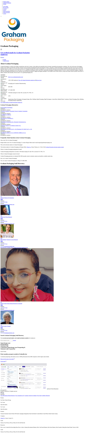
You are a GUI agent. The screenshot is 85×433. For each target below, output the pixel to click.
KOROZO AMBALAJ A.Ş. (20, 132)
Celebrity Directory (46, 395)
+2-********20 (4, 307)
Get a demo (5, 6)
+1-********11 (4, 221)
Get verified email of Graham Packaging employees (11, 102)
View (2, 199)
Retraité (9, 326)
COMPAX (8, 114)
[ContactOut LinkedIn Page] (1, 393)
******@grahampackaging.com (7, 204)
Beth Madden (3, 239)
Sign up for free (6, 11)
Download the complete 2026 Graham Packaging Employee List (14, 247)
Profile (4, 59)
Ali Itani (2, 197)
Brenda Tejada (4, 303)
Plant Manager (9, 217)
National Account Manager (12, 239)
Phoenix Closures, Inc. (16, 125)
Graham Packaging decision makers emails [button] (55, 147)
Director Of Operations (9, 197)
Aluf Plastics (9, 107)
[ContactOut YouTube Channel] (3, 393)
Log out (5, 8)
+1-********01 (4, 330)
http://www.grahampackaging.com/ (15, 77)
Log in (4, 10)
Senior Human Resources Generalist (14, 303)
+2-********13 (4, 243)
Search (14, 340)
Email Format (6, 60)
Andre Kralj (3, 217)
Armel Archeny (4, 326)
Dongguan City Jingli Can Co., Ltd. (24, 129)
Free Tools (39, 395)
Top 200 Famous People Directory (8, 395)
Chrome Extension (7, 2)
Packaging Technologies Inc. (20, 122)
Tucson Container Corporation (21, 111)
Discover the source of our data (7, 359)
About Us (3, 418)
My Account (5, 7)
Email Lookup (6, 1)
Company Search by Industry (31, 395)
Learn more (3, 361)
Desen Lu (29, 147)
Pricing (4, 4)
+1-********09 (4, 202)
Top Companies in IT (19, 395)
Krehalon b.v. (10, 118)
